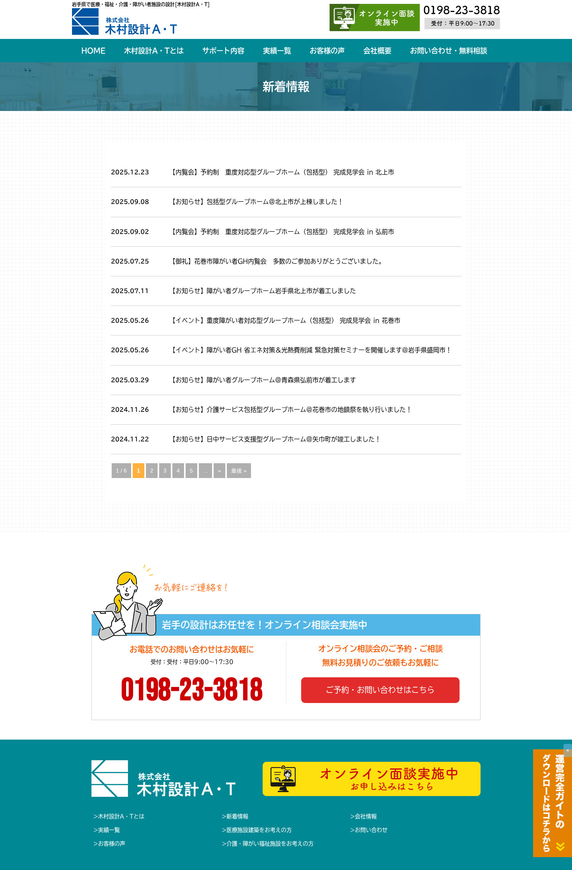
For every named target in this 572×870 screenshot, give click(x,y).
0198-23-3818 (192, 690)
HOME (93, 50)
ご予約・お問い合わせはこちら (380, 690)
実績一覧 (277, 50)
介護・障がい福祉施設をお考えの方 (270, 843)
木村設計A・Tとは (154, 50)
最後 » (239, 471)
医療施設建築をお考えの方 (259, 830)
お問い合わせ (371, 830)
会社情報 (366, 816)
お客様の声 (327, 50)
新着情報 (237, 816)
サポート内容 (223, 50)
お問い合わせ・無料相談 (448, 50)
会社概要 (377, 50)
